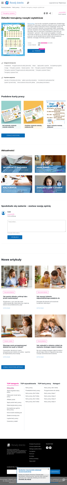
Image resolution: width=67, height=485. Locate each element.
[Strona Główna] (15, 3)
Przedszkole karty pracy (33, 390)
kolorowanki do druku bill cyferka (26, 82)
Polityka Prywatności (34, 444)
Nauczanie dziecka (9, 292)
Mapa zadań (32, 461)
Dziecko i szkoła (8, 341)
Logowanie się (53, 3)
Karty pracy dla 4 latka (32, 399)
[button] (2, 115)
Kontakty (31, 456)
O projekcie (32, 451)
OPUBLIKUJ (14, 237)
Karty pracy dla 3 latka (32, 396)
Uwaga (6, 68)
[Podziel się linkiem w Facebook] (44, 13)
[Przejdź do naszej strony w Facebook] (47, 447)
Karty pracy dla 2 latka (32, 393)
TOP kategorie (13, 384)
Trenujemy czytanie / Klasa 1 (43, 70)
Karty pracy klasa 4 (50, 401)
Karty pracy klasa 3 (50, 399)
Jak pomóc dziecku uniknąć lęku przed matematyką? (15, 297)
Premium (31, 453)
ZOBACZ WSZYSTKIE (13, 135)
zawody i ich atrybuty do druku (12, 80)
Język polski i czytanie (43, 65)
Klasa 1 (34, 65)
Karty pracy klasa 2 (50, 396)
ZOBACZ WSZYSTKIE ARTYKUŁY (13, 367)
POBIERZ (37, 51)
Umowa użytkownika (34, 446)
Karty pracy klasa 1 (49, 393)
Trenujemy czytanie (9, 13)
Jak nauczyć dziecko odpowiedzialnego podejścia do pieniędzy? (48, 298)
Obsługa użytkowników (35, 449)
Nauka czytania (26, 68)
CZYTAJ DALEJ (6, 308)
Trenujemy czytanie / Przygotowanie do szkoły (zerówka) (19, 70)
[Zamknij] (64, 480)
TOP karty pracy (44, 384)
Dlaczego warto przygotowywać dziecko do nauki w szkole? (15, 346)
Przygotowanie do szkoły (51, 390)
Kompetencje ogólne (55, 65)
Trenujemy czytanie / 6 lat (11, 72)
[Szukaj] (28, 3)
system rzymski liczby (10, 82)
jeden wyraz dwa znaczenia (29, 80)
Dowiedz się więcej (52, 482)
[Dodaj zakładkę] (50, 13)
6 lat (32, 68)
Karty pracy (29, 387)
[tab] (13, 384)
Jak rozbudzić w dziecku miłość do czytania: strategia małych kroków (49, 346)
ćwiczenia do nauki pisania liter (46, 80)
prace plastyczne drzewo (42, 82)
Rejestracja (62, 3)
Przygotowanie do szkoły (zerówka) (21, 65)
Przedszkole (7, 65)
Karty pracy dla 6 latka (51, 387)
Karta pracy (31, 23)
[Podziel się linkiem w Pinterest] (47, 13)
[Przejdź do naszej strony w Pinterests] (50, 447)
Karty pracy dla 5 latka (32, 401)
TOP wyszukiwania (28, 384)
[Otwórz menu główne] (2, 3)
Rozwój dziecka (42, 341)
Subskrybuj (55, 472)
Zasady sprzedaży (33, 458)
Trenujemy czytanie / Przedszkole (43, 68)
